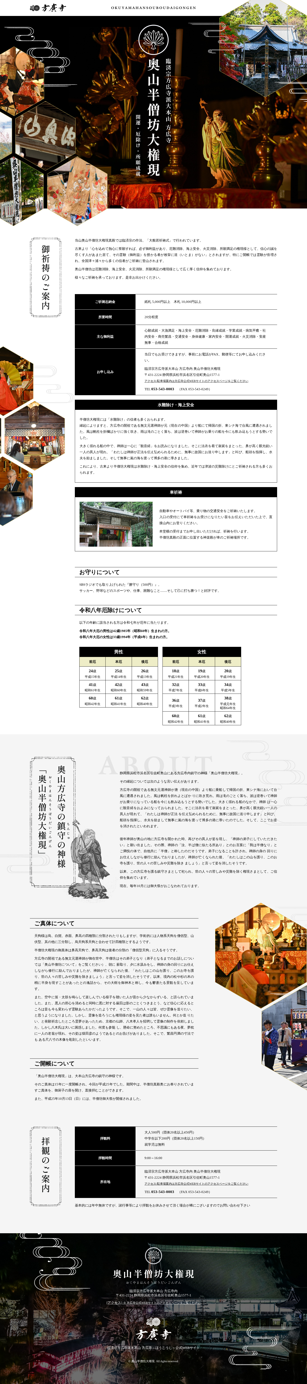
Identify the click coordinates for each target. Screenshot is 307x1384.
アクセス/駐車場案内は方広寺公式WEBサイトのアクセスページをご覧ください (196, 381)
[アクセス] (153, 1302)
